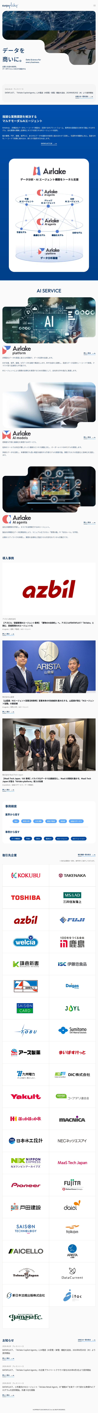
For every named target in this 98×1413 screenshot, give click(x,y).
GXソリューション (79, 839)
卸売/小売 (26, 821)
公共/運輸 (38, 821)
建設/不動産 (51, 821)
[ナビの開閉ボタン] (94, 5)
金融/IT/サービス (76, 821)
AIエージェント (62, 839)
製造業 (63, 821)
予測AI (28, 839)
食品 (15, 821)
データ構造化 (16, 839)
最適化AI (48, 839)
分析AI (38, 839)
